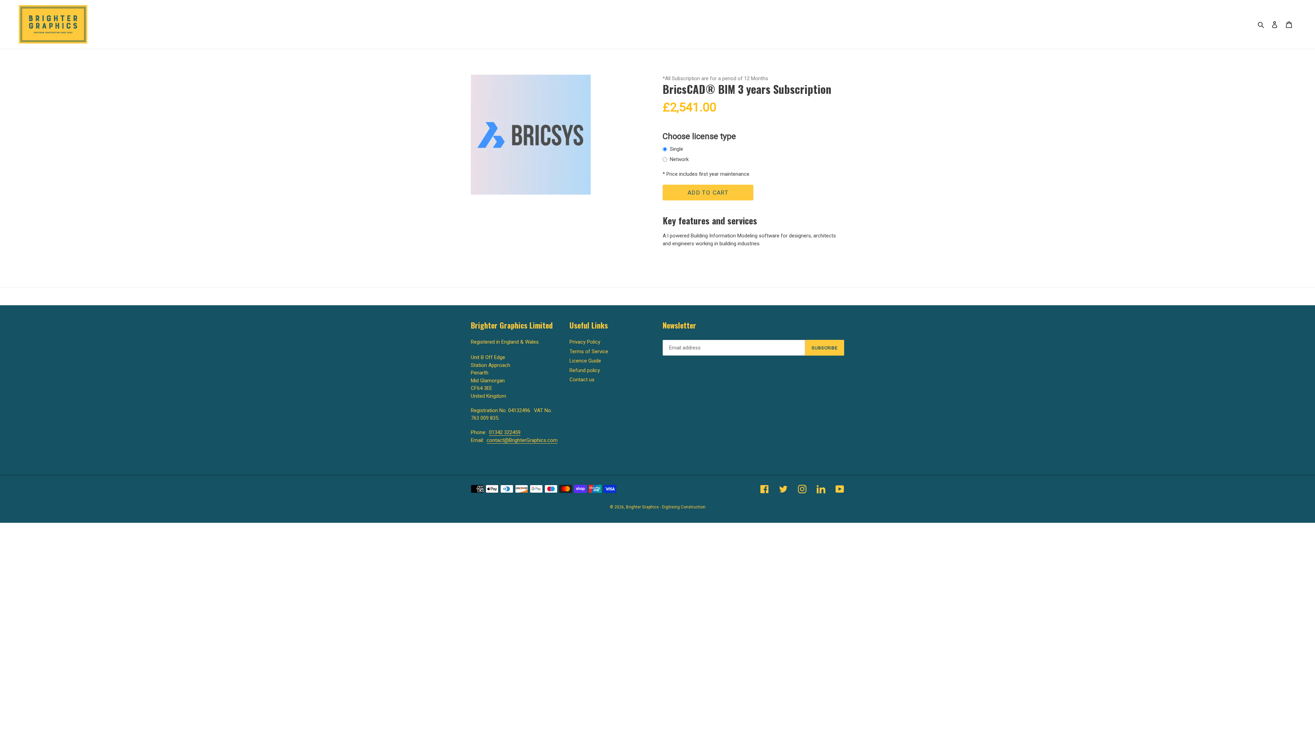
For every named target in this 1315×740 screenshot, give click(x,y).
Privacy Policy (584, 342)
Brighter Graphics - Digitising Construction (665, 507)
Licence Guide (585, 361)
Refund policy (584, 370)
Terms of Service (588, 351)
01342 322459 (505, 432)
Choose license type (699, 136)
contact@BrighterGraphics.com (522, 440)
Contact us (581, 380)
